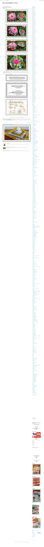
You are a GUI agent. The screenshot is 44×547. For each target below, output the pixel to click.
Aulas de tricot (34, 116)
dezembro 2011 (33, 72)
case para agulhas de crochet (35, 162)
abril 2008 (33, 103)
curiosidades (34, 185)
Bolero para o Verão (34, 130)
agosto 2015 (33, 41)
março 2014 (33, 53)
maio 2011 (33, 77)
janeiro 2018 (33, 21)
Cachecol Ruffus (34, 143)
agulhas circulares (34, 108)
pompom (33, 310)
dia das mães (34, 195)
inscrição (33, 253)
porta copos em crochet (35, 320)
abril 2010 (33, 86)
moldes (33, 285)
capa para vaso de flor (35, 150)
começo (33, 173)
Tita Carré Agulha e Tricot (10, 3)
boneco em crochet (34, 134)
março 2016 (33, 36)
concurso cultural (34, 175)
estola (33, 216)
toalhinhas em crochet (35, 375)
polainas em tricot (34, 309)
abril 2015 (33, 44)
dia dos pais (34, 202)
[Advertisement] (36, 406)
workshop (34, 390)
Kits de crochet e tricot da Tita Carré (36, 255)
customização (34, 187)
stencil (33, 363)
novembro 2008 (33, 98)
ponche (33, 311)
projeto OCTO (34, 325)
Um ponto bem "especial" (35, 385)
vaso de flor (34, 387)
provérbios (34, 327)
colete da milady (34, 171)
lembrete (33, 261)
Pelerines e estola (34, 301)
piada (33, 303)
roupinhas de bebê (34, 349)
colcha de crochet (34, 169)
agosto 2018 (33, 16)
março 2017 (33, 28)
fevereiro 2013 (33, 62)
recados (33, 329)
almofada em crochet (35, 110)
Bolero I (33, 443)
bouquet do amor (34, 137)
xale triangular (34, 392)
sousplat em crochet (34, 362)
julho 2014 (33, 50)
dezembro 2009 (33, 89)
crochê (33, 178)
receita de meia (34, 332)
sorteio (33, 361)
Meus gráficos (34, 280)
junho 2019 (33, 9)
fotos (33, 229)
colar (33, 168)
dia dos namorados (34, 201)
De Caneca (34, 188)
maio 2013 (33, 60)
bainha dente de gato (35, 117)
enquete (33, 213)
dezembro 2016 (33, 30)
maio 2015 (33, 43)
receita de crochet (34, 331)
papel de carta (34, 295)
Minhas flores (34, 282)
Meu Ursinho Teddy (34, 279)
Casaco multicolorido (35, 155)
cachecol (33, 139)
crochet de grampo (34, 180)
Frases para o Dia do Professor (35, 232)
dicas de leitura (34, 204)
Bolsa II (33, 445)
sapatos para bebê (34, 352)
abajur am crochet (34, 106)
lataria (33, 259)
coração (33, 176)
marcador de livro (34, 270)
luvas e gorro (34, 265)
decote (33, 190)
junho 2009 (33, 93)
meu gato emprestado (35, 278)
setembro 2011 (33, 74)
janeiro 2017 (33, 29)
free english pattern (34, 233)
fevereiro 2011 (33, 79)
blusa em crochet (34, 125)
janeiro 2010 (33, 88)
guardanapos (34, 246)
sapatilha (33, 350)
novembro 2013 (33, 56)
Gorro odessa (34, 240)
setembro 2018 (33, 15)
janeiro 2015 (33, 46)
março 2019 (33, 11)
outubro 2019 (33, 8)
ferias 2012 (34, 225)
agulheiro (33, 109)
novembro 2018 (33, 14)
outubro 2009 (33, 90)
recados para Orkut (34, 330)
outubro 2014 (33, 48)
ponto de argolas (34, 315)
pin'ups (33, 304)
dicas (33, 203)
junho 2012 (33, 68)
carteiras (33, 153)
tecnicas (33, 368)
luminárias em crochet (35, 263)
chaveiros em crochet (35, 164)
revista (33, 341)
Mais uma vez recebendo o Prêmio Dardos (37, 266)
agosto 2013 (33, 58)
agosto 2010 (33, 83)
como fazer (34, 174)
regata (33, 337)
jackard (33, 254)
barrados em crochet (35, 120)
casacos (33, 157)
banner (33, 118)
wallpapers (34, 389)
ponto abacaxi (34, 313)
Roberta (33, 345)
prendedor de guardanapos (35, 322)
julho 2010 (33, 84)
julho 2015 (33, 42)
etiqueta (33, 218)
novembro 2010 (33, 81)
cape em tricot (34, 151)
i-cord (33, 250)
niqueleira (34, 289)
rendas (33, 340)
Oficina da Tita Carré (35, 293)
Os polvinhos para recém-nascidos (36, 294)
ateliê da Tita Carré (34, 115)
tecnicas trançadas (34, 370)
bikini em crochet (34, 123)
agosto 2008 (33, 100)
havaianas (34, 248)
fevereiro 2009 (33, 96)
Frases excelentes (34, 231)
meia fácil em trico (34, 275)
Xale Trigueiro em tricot (8, 143)
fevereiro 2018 (33, 20)
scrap (33, 355)
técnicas (33, 369)
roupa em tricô (34, 347)
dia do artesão (34, 196)
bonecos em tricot (34, 135)
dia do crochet (34, 197)
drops (33, 209)
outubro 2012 (33, 65)
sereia (33, 357)
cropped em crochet (34, 182)
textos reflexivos (34, 373)
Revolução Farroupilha (35, 343)
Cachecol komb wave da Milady (36, 141)
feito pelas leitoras (34, 221)
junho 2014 (33, 51)
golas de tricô (34, 239)
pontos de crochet (34, 317)
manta (33, 268)
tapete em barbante (34, 366)
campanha (34, 148)
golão (33, 238)
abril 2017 (33, 27)
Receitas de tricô (34, 334)
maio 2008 (33, 102)
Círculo (33, 166)
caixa (33, 146)
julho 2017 (33, 25)
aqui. (23, 117)
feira (33, 220)
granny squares (34, 243)
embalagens (34, 211)
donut (33, 208)
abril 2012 (33, 69)
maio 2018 (33, 18)
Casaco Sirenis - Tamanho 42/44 (36, 156)
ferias (33, 223)
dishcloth (33, 206)
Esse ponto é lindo (34, 215)
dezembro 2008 (33, 97)
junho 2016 (33, 34)
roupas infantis (34, 348)
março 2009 (33, 95)
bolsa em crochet (34, 132)
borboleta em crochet (35, 136)
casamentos (34, 158)
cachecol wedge (34, 144)
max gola (33, 273)
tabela (33, 364)
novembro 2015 (33, 39)
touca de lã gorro (34, 378)
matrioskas (34, 272)
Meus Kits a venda (34, 536)
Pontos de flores (34, 318)
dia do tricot (34, 199)
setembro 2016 (33, 32)
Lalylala (33, 257)
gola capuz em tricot (34, 236)
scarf (33, 354)
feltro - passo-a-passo (35, 222)
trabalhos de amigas (35, 380)
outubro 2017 (33, 23)
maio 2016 (33, 35)
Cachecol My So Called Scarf (35, 142)
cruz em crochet (34, 183)
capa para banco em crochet (35, 149)
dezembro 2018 (33, 13)
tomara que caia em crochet (35, 376)
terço (33, 371)
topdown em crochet (34, 377)
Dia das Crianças (34, 194)
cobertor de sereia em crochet (35, 167)
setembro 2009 (33, 91)
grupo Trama (34, 245)
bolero (33, 127)
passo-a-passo (34, 297)
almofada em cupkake (35, 111)
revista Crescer (34, 342)
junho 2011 (33, 76)
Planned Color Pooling (35, 306)
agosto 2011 (33, 75)
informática (34, 252)
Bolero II (33, 444)
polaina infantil (34, 308)
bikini (33, 122)
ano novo (33, 113)
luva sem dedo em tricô (35, 264)
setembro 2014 (33, 49)
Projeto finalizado (34, 324)
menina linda (34, 277)
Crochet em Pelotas (34, 181)
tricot (33, 383)
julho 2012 (33, 67)
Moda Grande (34, 284)
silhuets (33, 359)
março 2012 (33, 70)
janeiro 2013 (33, 63)
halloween (34, 247)
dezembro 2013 (33, 55)
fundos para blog (34, 234)
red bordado (34, 336)
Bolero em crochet (34, 129)
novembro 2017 (33, 22)
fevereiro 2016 (33, 37)
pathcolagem (34, 299)
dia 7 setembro (34, 192)
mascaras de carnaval (35, 271)
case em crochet (34, 161)
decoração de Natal (34, 189)
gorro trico (34, 241)
